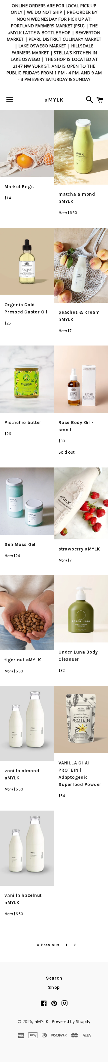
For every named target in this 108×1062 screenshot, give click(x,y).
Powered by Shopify (71, 1021)
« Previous (48, 945)
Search (54, 978)
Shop (54, 987)
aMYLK (54, 100)
